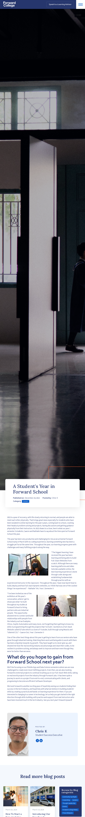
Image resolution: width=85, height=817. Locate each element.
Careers (25, 501)
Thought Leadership (69, 803)
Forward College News (70, 810)
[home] (9, 3)
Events (65, 807)
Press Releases (68, 813)
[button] (80, 4)
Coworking (66, 800)
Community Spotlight (69, 797)
